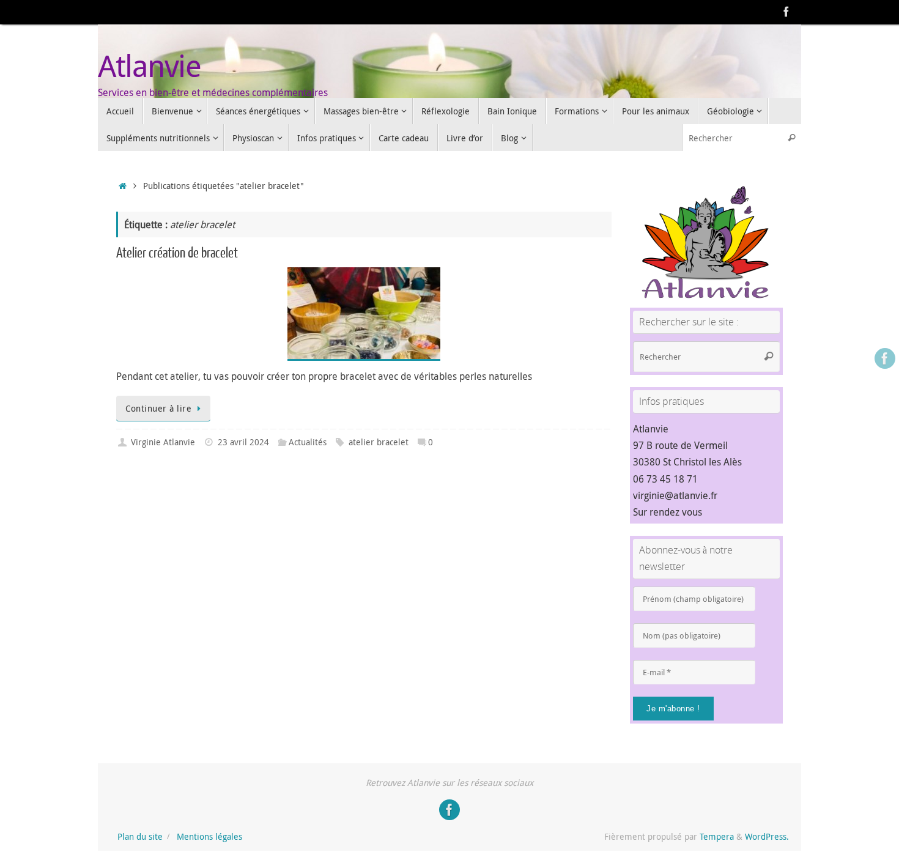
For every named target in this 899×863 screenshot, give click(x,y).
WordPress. (767, 836)
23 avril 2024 (243, 442)
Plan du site (140, 836)
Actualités (308, 442)
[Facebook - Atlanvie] (786, 11)
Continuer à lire (158, 408)
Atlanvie (149, 66)
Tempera (717, 836)
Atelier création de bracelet (177, 253)
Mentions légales (209, 836)
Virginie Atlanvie (163, 442)
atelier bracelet (379, 442)
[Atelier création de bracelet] (364, 314)
